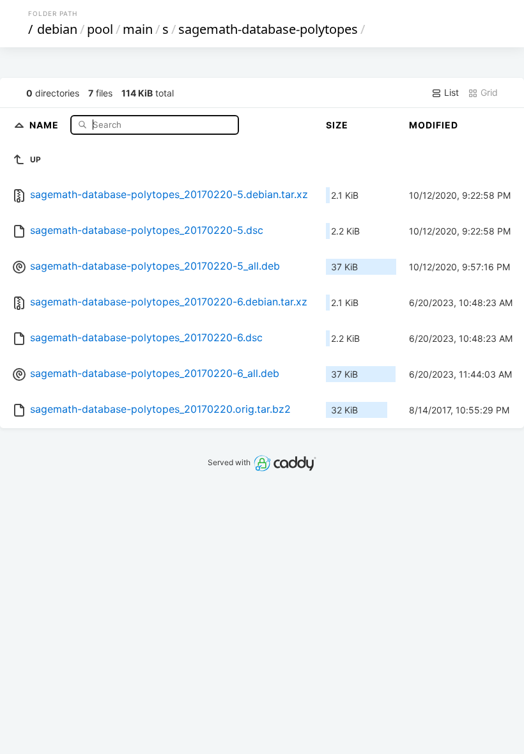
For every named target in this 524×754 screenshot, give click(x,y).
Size (337, 124)
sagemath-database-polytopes (268, 29)
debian (57, 29)
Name (45, 124)
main (138, 29)
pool (100, 29)
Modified (433, 124)
